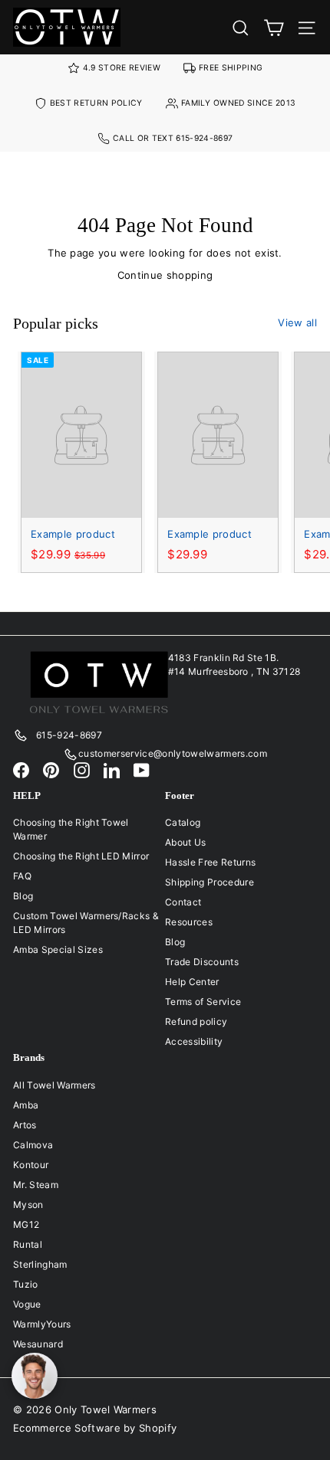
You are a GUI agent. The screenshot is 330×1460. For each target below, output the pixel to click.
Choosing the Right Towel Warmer (71, 829)
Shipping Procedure (209, 882)
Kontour (30, 1164)
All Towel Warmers (54, 1085)
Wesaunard (38, 1344)
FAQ (22, 876)
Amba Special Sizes (58, 949)
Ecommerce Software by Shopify (95, 1428)
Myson (28, 1204)
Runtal (27, 1244)
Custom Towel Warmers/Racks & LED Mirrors (86, 922)
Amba (25, 1105)
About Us (185, 842)
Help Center (192, 981)
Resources (189, 922)
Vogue (27, 1304)
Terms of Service (203, 1001)
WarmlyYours (42, 1324)
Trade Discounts (202, 961)
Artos (25, 1125)
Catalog (182, 822)
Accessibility (194, 1041)
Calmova (33, 1145)
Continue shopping (165, 275)
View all (297, 322)
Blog (23, 896)
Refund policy (196, 1021)
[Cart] (274, 27)
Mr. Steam (35, 1184)
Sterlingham (40, 1264)
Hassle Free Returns (210, 862)
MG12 (26, 1224)
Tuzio (25, 1284)
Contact (183, 902)
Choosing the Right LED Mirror (81, 856)
